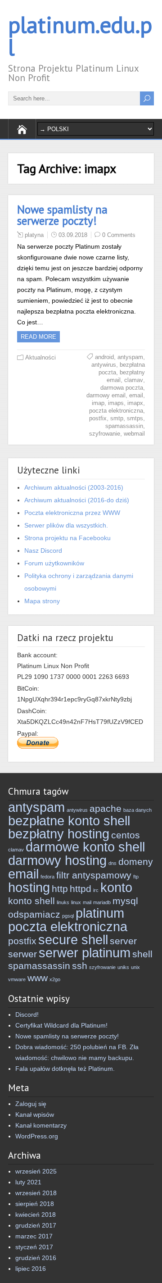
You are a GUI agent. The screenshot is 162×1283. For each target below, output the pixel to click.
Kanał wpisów (34, 1114)
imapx (135, 403)
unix (135, 967)
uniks (123, 967)
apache (106, 808)
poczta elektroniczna (116, 410)
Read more (38, 336)
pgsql (68, 916)
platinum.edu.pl (80, 36)
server (123, 941)
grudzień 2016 (35, 1257)
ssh (79, 965)
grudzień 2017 (35, 1225)
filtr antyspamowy (93, 875)
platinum (100, 912)
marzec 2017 (34, 1236)
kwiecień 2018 (35, 1214)
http (60, 888)
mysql (125, 901)
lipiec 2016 (30, 1268)
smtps (135, 418)
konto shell (31, 901)
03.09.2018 (72, 235)
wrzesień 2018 (36, 1193)
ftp (136, 876)
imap (98, 403)
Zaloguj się (30, 1103)
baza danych (137, 810)
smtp (116, 418)
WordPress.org (36, 1136)
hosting (29, 887)
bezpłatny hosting (58, 833)
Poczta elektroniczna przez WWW (72, 512)
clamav (133, 380)
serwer (22, 954)
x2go (55, 979)
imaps (116, 403)
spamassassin (124, 426)
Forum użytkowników (54, 563)
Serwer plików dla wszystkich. (66, 525)
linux (76, 902)
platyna (34, 235)
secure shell (73, 939)
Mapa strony (42, 601)
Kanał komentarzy (41, 1125)
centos (125, 835)
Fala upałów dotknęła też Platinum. (65, 1068)
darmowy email (106, 395)
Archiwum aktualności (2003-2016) (73, 487)
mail (87, 902)
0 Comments (118, 235)
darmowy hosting (57, 860)
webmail (134, 433)
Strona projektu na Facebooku (67, 537)
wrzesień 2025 (36, 1171)
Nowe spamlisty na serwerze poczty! (62, 215)
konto (116, 887)
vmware (17, 979)
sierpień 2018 (34, 1203)
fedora (47, 876)
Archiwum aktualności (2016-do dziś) (76, 500)
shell (142, 954)
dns (112, 863)
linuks (63, 902)
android (104, 357)
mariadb (102, 902)
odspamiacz (34, 914)
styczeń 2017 (34, 1247)
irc (96, 890)
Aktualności (40, 357)
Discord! (27, 1014)
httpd (80, 888)
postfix (98, 418)
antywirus (103, 364)
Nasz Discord (43, 550)
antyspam (130, 357)
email (136, 395)
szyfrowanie (104, 433)
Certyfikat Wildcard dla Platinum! (61, 1025)
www (37, 978)
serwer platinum (84, 952)
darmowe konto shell (85, 846)
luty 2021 (28, 1182)
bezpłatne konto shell (69, 820)
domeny (135, 861)
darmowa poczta (121, 387)
